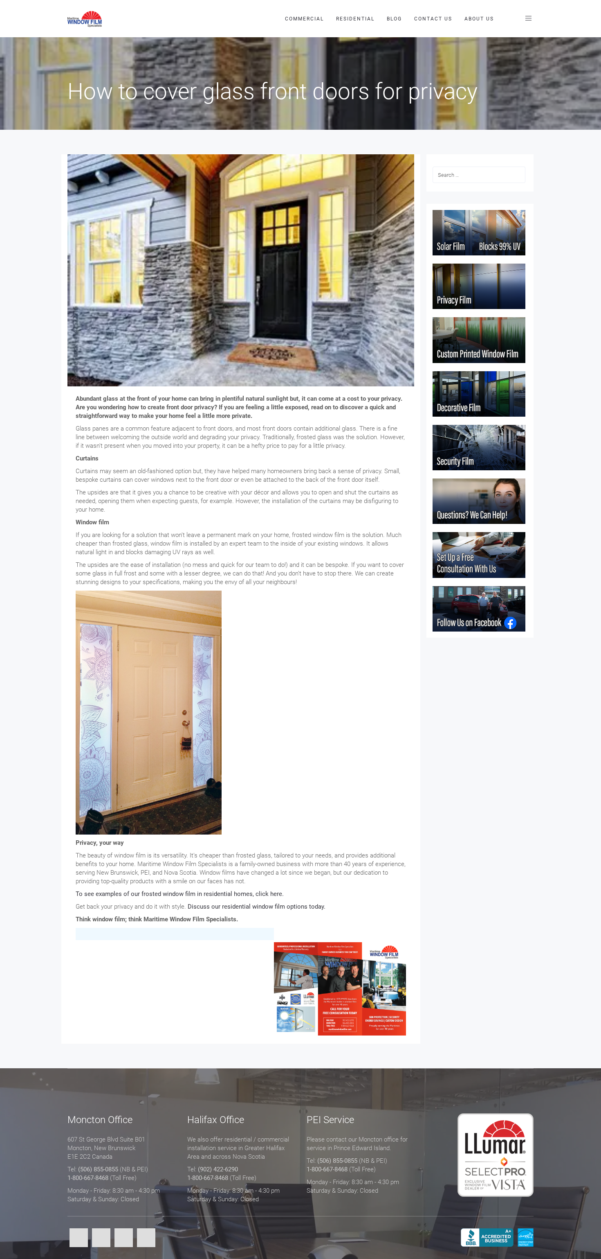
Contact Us (433, 19)
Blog (394, 19)
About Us (479, 19)
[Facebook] (79, 1238)
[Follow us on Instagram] (146, 1238)
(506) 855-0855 (98, 1169)
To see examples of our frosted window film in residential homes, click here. (180, 894)
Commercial (304, 19)
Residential (355, 19)
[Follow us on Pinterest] (123, 1238)
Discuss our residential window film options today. (256, 906)
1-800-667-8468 (87, 1178)
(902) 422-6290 (218, 1169)
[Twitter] (101, 1238)
